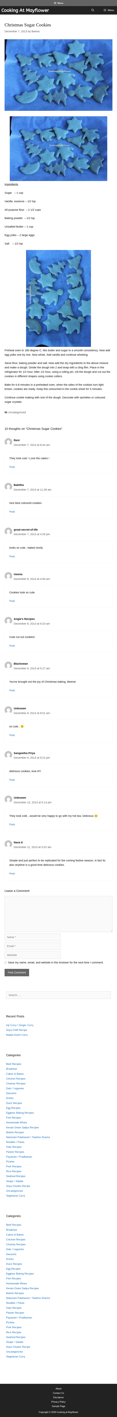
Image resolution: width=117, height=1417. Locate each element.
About (58, 1388)
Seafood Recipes (15, 1176)
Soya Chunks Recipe (18, 1186)
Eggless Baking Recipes (20, 1112)
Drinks (10, 1098)
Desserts (11, 1093)
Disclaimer (58, 1397)
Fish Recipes (13, 1117)
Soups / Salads (14, 1181)
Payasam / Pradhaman (19, 1156)
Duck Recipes (14, 1103)
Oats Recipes (14, 1146)
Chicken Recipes (15, 1078)
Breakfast (11, 1068)
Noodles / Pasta (15, 1142)
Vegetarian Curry (15, 1195)
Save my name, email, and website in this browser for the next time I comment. (56, 962)
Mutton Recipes (15, 1132)
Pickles (10, 1161)
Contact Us (58, 1393)
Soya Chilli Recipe (16, 1030)
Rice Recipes (13, 1171)
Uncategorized (17, 412)
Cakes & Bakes (15, 1073)
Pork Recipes (13, 1166)
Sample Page (58, 1406)
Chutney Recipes (16, 1083)
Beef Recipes (13, 1064)
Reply (12, 467)
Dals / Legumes (15, 1088)
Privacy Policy (58, 1401)
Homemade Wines (16, 1122)
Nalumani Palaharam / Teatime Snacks (28, 1137)
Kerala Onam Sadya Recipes (22, 1127)
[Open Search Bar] (93, 10)
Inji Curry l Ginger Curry (20, 1025)
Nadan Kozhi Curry (17, 1034)
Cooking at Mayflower (25, 10)
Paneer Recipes (15, 1151)
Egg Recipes (13, 1108)
